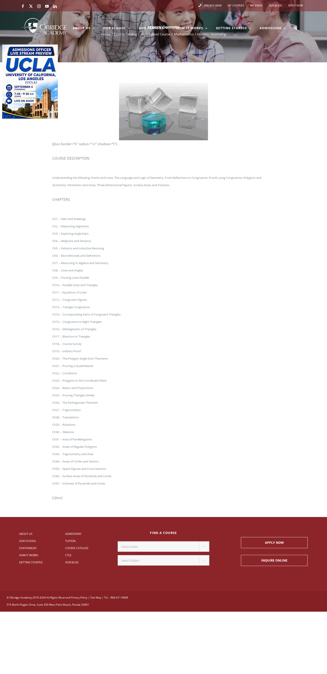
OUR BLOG (72, 562)
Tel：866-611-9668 (116, 597)
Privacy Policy (79, 597)
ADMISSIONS (73, 534)
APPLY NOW (274, 542)
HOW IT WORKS (28, 555)
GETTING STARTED (31, 562)
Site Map (95, 597)
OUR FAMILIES (28, 548)
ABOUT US (25, 534)
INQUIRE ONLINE (274, 560)
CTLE (68, 555)
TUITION (70, 541)
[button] (295, 28)
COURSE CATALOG (76, 548)
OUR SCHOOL (27, 541)
